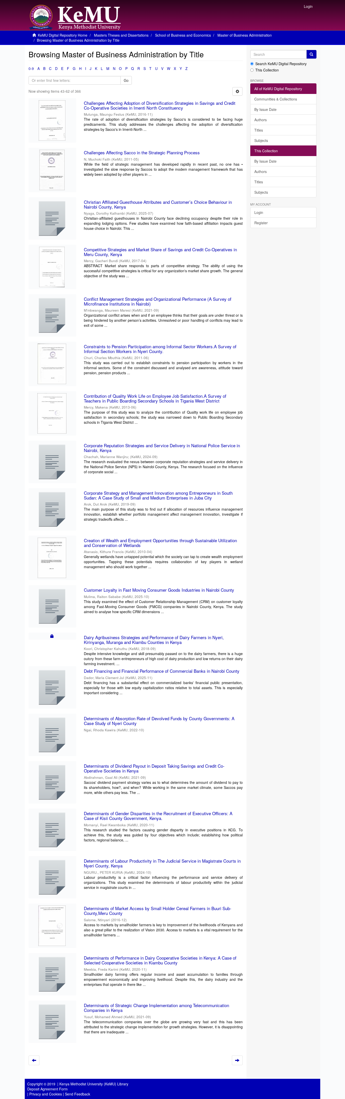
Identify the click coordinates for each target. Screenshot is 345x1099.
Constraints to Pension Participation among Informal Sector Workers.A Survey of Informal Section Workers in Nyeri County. (160, 348)
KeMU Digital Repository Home (62, 35)
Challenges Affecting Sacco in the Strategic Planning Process (142, 152)
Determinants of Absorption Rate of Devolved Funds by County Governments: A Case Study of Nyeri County (159, 720)
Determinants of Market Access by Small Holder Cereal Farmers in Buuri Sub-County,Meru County (157, 910)
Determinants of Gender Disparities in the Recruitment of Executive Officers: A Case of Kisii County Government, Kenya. (158, 815)
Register (261, 222)
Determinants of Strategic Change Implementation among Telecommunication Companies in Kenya (156, 1007)
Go (126, 80)
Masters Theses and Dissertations (121, 35)
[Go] (311, 54)
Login (258, 212)
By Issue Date (265, 109)
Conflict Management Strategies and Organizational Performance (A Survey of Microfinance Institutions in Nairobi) (157, 301)
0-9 (31, 68)
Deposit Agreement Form (47, 1088)
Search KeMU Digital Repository (281, 63)
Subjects (261, 140)
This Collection (267, 69)
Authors (260, 119)
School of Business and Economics (183, 35)
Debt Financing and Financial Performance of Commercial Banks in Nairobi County (161, 671)
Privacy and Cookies (45, 1093)
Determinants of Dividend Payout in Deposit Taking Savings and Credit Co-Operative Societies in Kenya (154, 768)
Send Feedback (77, 1093)
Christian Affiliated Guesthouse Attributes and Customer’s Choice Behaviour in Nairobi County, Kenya (158, 204)
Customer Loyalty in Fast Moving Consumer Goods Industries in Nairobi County (159, 590)
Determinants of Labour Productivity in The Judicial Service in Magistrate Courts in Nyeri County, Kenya (162, 863)
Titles (258, 130)
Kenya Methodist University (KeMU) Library (93, 1083)
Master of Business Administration (244, 35)
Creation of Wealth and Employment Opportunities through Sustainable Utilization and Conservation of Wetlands (160, 542)
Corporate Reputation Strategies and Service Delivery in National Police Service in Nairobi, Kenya (162, 447)
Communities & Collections (275, 99)
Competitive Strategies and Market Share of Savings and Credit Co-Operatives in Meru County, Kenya (160, 251)
